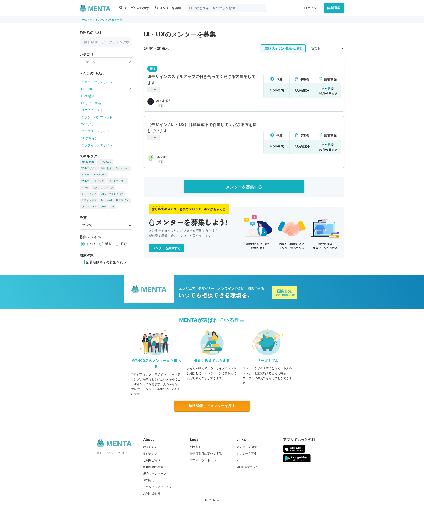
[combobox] (226, 8)
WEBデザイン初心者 (112, 193)
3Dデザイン (89, 138)
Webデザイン (90, 124)
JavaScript (87, 161)
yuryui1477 (163, 100)
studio (92, 206)
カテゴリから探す (136, 8)
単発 (108, 244)
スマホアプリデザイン (97, 82)
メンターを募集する (244, 187)
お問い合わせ (152, 493)
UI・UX (86, 89)
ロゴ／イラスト (92, 110)
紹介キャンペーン (154, 473)
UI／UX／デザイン (103, 187)
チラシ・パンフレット (97, 117)
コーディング (88, 193)
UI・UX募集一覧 (112, 19)
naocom (161, 156)
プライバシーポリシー (204, 460)
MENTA (214, 500)
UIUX (103, 206)
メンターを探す (247, 447)
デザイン (95, 19)
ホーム (83, 19)
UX (112, 206)
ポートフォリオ (117, 181)
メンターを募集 (170, 8)
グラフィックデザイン (97, 145)
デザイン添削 (88, 200)
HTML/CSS (104, 161)
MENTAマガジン (247, 467)
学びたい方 (150, 453)
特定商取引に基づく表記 (206, 453)
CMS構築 (88, 96)
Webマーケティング (92, 181)
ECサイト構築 (91, 103)
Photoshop (122, 168)
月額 (124, 244)
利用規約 (196, 447)
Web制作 (106, 168)
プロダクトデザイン (95, 131)
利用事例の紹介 (153, 467)
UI (82, 206)
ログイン (310, 8)
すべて (91, 244)
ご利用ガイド (152, 460)
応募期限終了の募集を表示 (106, 262)
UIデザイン (122, 200)
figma (84, 187)
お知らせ (149, 480)
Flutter (85, 174)
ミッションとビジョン (157, 486)
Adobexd (106, 200)
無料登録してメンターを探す (212, 405)
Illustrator (100, 174)
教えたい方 (150, 447)
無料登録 (334, 8)
